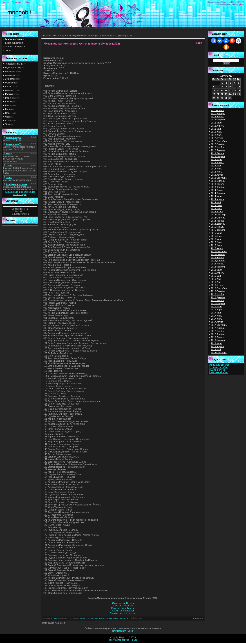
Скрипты (9, 86)
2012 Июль (216, 135)
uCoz (134, 640)
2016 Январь (217, 263)
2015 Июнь (216, 242)
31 (230, 98)
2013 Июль (216, 172)
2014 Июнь (216, 205)
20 (214, 94)
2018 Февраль (218, 340)
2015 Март (216, 233)
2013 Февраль (218, 156)
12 (238, 86)
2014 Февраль (218, 193)
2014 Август (217, 211)
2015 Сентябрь (219, 251)
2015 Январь (217, 227)
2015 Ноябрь (217, 257)
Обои (8, 117)
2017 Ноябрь (217, 331)
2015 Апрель (217, 236)
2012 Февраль (218, 119)
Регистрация (17, 2)
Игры (7, 113)
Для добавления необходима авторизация (20, 193)
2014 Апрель (217, 199)
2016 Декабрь (218, 297)
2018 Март (216, 343)
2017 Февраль (218, 303)
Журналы (10, 79)
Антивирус (10, 75)
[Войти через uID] (213, 40)
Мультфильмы (12, 67)
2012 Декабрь (218, 150)
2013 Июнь (216, 168)
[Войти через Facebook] (226, 40)
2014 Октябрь (218, 217)
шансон (122, 618)
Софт (8, 120)
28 (218, 98)
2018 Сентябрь (219, 352)
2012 (54, 35)
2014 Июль (216, 208)
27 (214, 98)
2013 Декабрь (218, 187)
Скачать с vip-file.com (123, 603)
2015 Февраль (218, 230)
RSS (242, 5)
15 (222, 90)
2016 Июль (216, 282)
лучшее (109, 618)
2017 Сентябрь (219, 325)
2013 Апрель (217, 162)
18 (234, 90)
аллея (115, 618)
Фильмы (9, 90)
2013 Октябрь (218, 181)
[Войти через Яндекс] (232, 40)
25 (234, 94)
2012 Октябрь (218, 144)
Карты (8, 109)
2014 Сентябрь (219, 214)
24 (230, 94)
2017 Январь (217, 300)
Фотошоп (10, 82)
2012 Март (216, 122)
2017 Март (216, 306)
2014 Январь (217, 190)
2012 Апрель (217, 126)
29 (222, 98)
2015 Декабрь (218, 260)
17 (230, 90)
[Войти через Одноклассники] (226, 47)
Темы (8, 124)
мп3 (96, 618)
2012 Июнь (216, 132)
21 (218, 94)
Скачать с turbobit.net (123, 610)
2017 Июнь (216, 316)
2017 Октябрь (218, 328)
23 (69, 35)
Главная (5, 2)
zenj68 (82, 618)
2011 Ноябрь (217, 110)
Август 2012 (226, 76)
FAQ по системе (217, 370)
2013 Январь (217, 153)
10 (230, 86)
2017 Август (217, 322)
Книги (8, 105)
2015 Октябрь (218, 254)
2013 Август (217, 175)
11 (234, 86)
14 (218, 90)
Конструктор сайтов (119, 640)
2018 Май (216, 349)
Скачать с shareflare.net (123, 608)
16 (226, 90)
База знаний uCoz (218, 372)
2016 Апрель (217, 273)
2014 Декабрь (218, 224)
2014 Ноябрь (217, 221)
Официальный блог (219, 365)
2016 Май (216, 276)
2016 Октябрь (218, 291)
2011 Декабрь (218, 113)
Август (63, 35)
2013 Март (216, 159)
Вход (27, 2)
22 (222, 94)
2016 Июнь (216, 279)
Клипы (8, 101)
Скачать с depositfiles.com (123, 613)
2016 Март (216, 270)
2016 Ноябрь (217, 294)
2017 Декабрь (218, 334)
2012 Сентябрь (219, 141)
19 (238, 90)
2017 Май (216, 312)
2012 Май (216, 129)
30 (226, 98)
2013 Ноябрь (217, 184)
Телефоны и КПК (14, 64)
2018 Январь (217, 337)
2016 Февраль (218, 267)
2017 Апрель (217, 309)
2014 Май (216, 202)
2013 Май (216, 165)
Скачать (102, 618)
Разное (9, 98)
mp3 (92, 618)
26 (238, 94)
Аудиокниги (11, 71)
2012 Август (217, 138)
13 (214, 90)
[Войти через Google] (238, 41)
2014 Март (216, 196)
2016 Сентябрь (219, 288)
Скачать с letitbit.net (123, 605)
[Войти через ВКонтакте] (220, 40)
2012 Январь (217, 116)
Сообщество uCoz (218, 367)
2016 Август (217, 285)
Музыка (9, 94)
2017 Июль (216, 319)
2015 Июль (216, 245)
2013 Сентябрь (219, 178)
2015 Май (216, 239)
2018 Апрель (217, 346)
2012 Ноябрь (217, 147)
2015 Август (217, 248)
